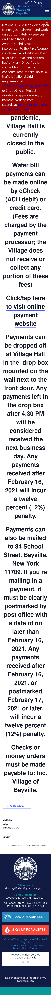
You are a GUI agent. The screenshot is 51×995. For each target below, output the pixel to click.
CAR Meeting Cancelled (37, 845)
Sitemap (34, 948)
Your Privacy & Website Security (25, 945)
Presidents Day (16, 845)
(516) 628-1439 (33, 2)
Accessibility (19, 948)
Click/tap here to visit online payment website (25, 310)
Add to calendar (17, 805)
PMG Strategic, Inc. (31, 979)
